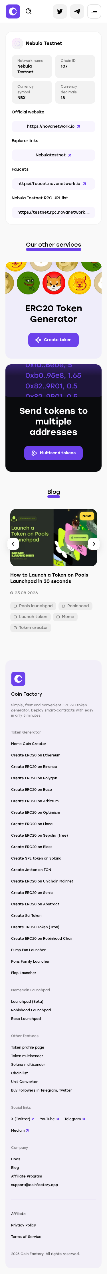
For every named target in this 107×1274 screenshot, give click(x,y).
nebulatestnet (51, 155)
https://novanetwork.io (50, 126)
